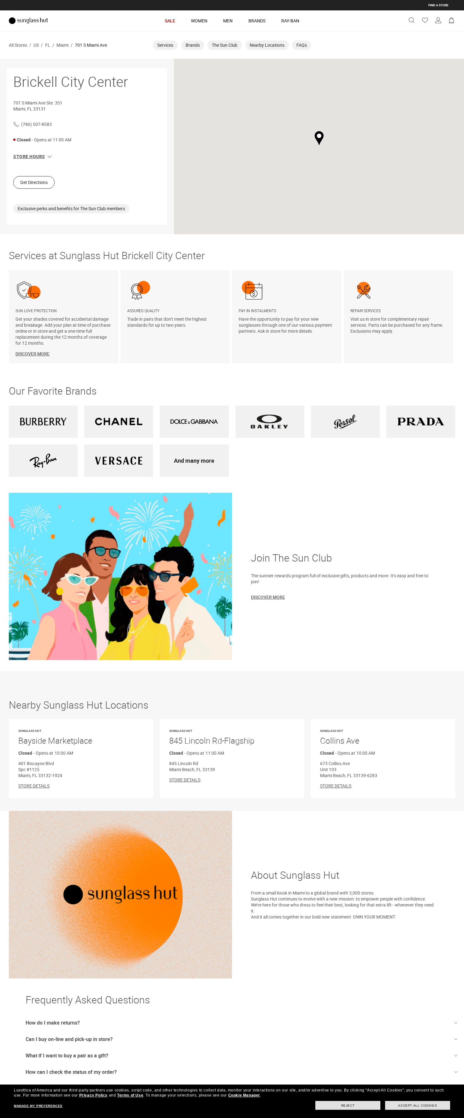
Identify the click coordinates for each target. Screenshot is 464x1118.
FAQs (301, 45)
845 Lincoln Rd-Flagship (211, 737)
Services (165, 45)
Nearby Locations (267, 45)
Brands (256, 21)
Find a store (438, 5)
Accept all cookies (417, 1105)
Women (199, 21)
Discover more (268, 597)
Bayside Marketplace (55, 737)
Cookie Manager (244, 1095)
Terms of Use (130, 1095)
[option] (65, 316)
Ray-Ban (290, 21)
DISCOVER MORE (32, 354)
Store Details (34, 786)
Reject (348, 1105)
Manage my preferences (38, 1106)
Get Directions (34, 182)
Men (228, 21)
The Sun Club (224, 45)
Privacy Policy (93, 1095)
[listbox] (232, 316)
